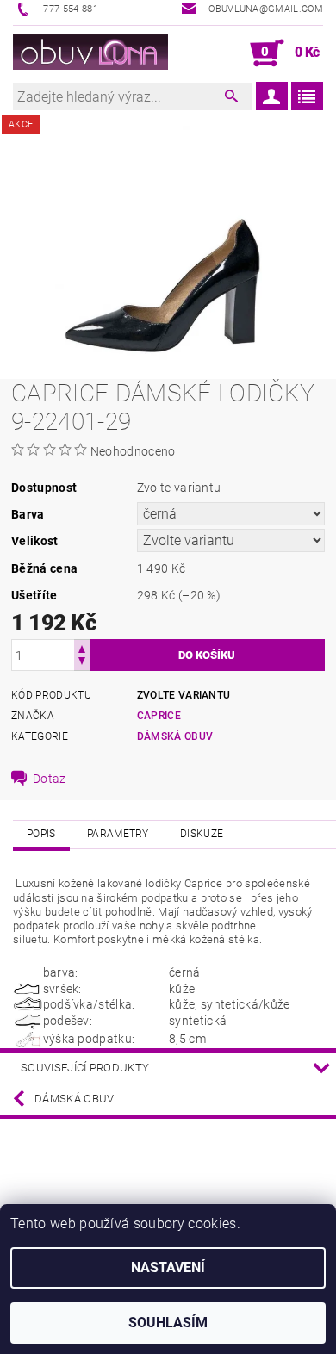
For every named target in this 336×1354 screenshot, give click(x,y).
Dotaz (49, 779)
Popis (41, 834)
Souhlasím (168, 1322)
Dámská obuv (175, 736)
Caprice (159, 716)
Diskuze (201, 834)
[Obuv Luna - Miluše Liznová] (90, 53)
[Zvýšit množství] (82, 647)
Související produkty (85, 1067)
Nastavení (168, 1267)
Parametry (118, 834)
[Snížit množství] (82, 663)
